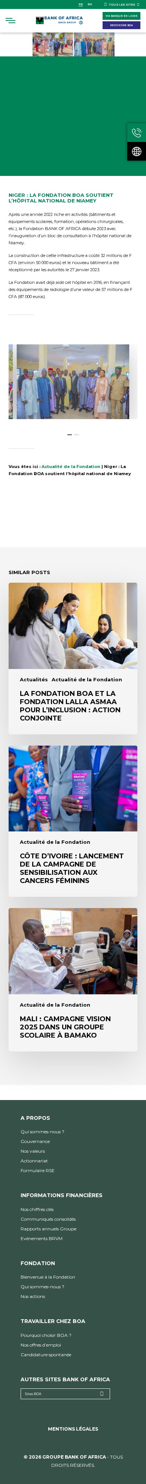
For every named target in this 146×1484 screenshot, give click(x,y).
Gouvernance (35, 1141)
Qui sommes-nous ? (42, 1131)
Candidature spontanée (46, 1354)
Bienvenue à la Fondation (48, 1277)
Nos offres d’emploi (41, 1345)
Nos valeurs (33, 1151)
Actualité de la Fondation (71, 466)
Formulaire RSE (38, 1170)
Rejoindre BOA (121, 25)
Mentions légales (73, 1429)
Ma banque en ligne (121, 16)
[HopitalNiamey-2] (73, 381)
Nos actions (33, 1296)
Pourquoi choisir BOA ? (46, 1335)
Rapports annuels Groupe (48, 1228)
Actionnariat (34, 1161)
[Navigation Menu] (11, 20)
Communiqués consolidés (48, 1219)
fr (81, 4)
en (90, 4)
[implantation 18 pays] (136, 151)
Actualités (34, 679)
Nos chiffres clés (37, 1209)
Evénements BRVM (42, 1238)
